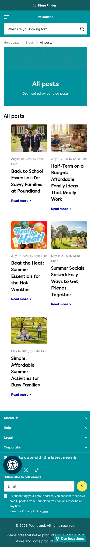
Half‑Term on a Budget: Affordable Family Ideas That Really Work (69, 171)
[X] (26, 470)
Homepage (12, 42)
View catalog (6, 17)
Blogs (30, 42)
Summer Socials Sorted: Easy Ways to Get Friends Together (69, 267)
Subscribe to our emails (23, 477)
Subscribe (82, 486)
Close (45, 418)
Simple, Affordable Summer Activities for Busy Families (29, 360)
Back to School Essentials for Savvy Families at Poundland (29, 167)
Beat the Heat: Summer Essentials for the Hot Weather (29, 264)
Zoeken (82, 28)
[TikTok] (36, 470)
